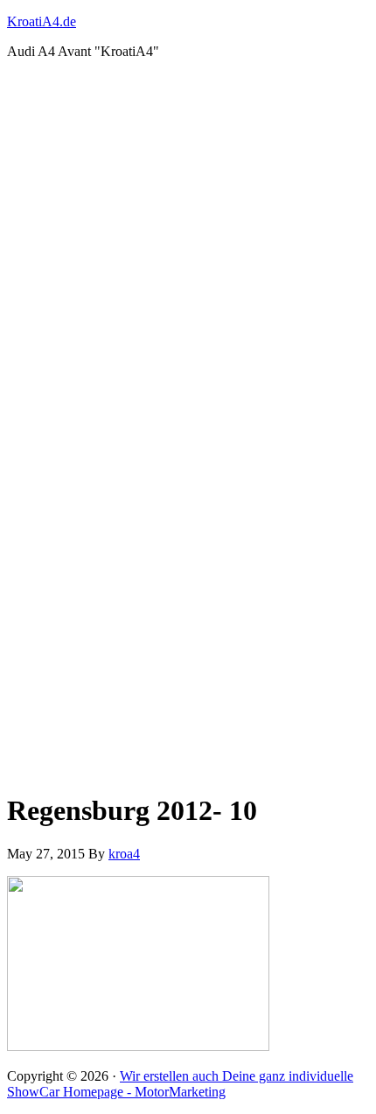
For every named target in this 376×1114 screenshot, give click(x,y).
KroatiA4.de (41, 21)
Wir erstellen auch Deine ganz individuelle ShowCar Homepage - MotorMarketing (180, 1083)
